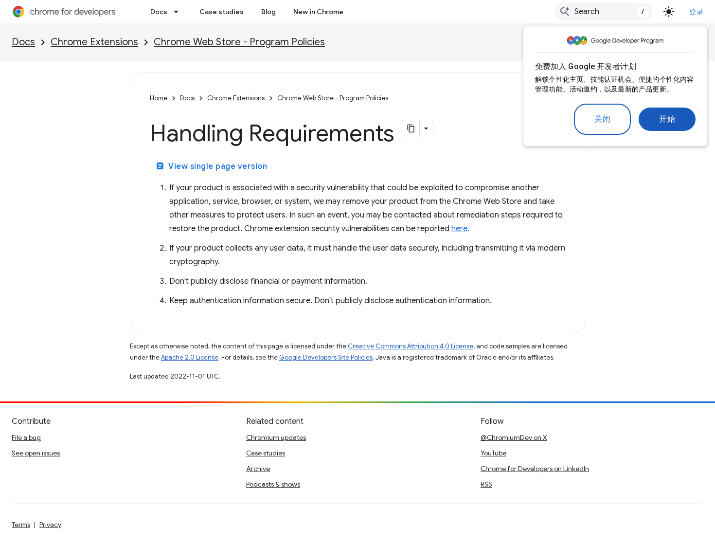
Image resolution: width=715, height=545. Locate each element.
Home (158, 98)
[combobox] (603, 11)
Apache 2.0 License (189, 357)
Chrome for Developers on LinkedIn (535, 468)
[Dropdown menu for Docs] (179, 12)
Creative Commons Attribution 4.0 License (410, 346)
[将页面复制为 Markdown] (411, 128)
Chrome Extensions (94, 42)
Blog (268, 11)
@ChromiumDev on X (514, 437)
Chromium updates (276, 437)
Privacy (50, 524)
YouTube (493, 453)
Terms (21, 524)
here (459, 229)
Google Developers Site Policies (326, 357)
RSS (486, 484)
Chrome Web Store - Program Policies (239, 42)
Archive (258, 468)
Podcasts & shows (273, 484)
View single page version (211, 166)
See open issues (36, 453)
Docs (158, 11)
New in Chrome (318, 11)
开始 (667, 119)
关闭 (602, 119)
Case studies (221, 11)
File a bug (26, 437)
